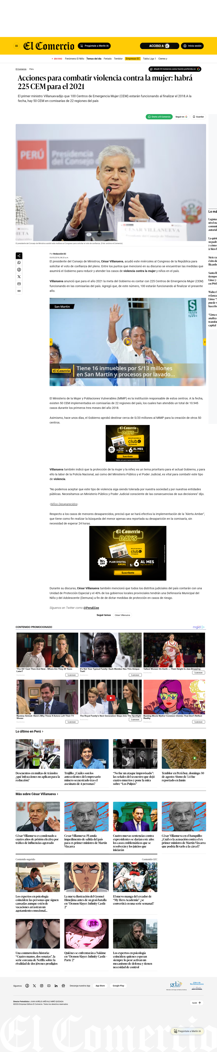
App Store (100, 986)
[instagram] (41, 985)
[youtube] (49, 985)
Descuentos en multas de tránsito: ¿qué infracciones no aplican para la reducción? (38, 776)
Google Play (118, 986)
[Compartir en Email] (19, 283)
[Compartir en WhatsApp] (19, 262)
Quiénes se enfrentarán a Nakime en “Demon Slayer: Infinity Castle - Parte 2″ (85, 956)
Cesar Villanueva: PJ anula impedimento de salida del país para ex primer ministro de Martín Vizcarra (85, 841)
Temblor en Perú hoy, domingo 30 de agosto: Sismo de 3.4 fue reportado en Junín (183, 776)
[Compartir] (19, 255)
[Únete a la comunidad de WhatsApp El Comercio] (159, 116)
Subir (194, 1003)
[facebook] (27, 985)
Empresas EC (133, 58)
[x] (34, 985)
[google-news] (63, 985)
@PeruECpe (91, 608)
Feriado (108, 58)
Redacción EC (59, 254)
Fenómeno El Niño (74, 58)
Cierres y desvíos (167, 58)
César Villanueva (122, 615)
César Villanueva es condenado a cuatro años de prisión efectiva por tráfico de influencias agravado (37, 839)
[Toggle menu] (16, 46)
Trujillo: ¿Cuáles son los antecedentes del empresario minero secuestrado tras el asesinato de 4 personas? (82, 778)
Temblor (118, 58)
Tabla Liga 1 (149, 58)
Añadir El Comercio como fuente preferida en (175, 69)
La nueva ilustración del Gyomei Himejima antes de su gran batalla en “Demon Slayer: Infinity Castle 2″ (85, 901)
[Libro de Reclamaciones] (197, 986)
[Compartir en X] (19, 276)
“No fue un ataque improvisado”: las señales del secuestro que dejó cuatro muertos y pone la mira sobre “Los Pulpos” (134, 778)
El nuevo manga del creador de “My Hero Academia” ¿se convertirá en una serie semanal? (133, 899)
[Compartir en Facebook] (19, 269)
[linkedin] (56, 985)
